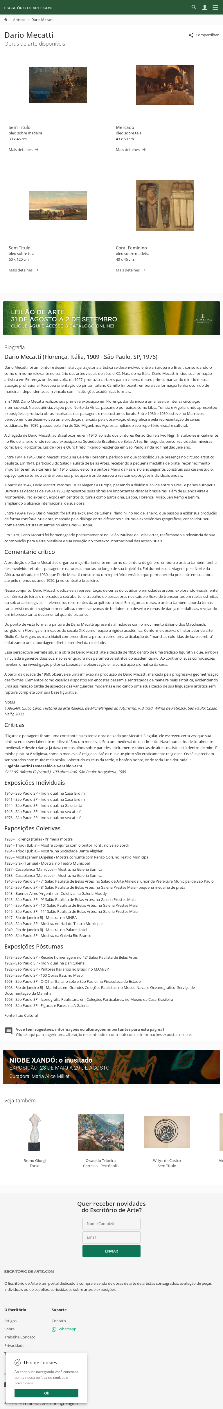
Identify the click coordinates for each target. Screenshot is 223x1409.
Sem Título (19, 127)
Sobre (9, 1328)
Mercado (125, 127)
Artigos (10, 1320)
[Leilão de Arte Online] (111, 333)
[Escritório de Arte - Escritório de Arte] (29, 1271)
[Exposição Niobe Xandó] (111, 1082)
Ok (46, 1393)
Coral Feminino (131, 248)
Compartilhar (207, 34)
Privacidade (14, 1345)
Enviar (111, 1251)
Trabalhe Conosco (19, 1337)
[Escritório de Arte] (28, 7)
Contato (59, 1320)
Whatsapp (67, 1328)
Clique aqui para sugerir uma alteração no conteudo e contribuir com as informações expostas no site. (104, 1032)
